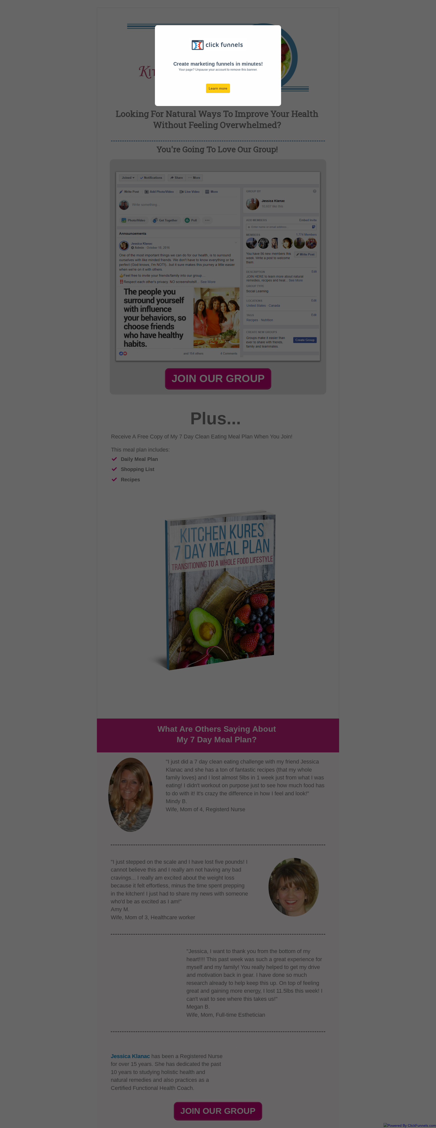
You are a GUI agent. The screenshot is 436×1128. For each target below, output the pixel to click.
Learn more (218, 88)
